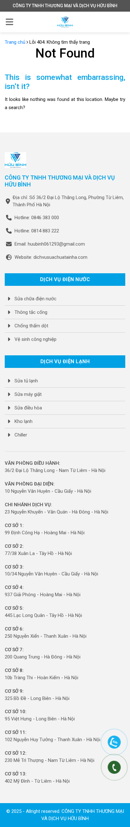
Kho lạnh (23, 421)
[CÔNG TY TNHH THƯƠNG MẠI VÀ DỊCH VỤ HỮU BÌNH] (65, 22)
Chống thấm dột (31, 326)
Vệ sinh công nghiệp (35, 339)
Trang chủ (15, 42)
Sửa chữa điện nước (35, 299)
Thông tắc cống (31, 312)
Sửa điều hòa (28, 408)
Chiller (21, 435)
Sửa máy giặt (28, 394)
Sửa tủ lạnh (26, 381)
